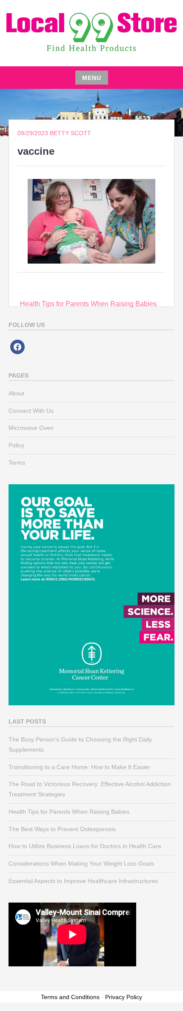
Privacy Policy (123, 997)
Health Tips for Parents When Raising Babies (88, 303)
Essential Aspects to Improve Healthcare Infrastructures (83, 881)
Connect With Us (31, 410)
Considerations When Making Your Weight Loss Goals (81, 863)
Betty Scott (70, 133)
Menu (91, 77)
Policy (16, 445)
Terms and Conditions (70, 997)
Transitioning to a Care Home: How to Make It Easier (79, 767)
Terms (17, 462)
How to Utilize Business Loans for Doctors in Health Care (85, 846)
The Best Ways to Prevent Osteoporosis (62, 829)
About (16, 393)
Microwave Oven (31, 427)
